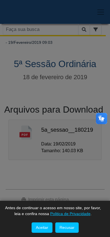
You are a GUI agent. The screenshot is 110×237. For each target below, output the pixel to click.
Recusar (67, 227)
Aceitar (42, 227)
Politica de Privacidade (70, 213)
